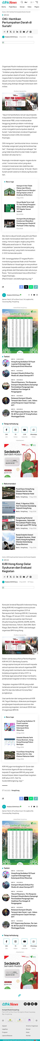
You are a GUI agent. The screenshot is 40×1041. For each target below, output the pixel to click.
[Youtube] (24, 432)
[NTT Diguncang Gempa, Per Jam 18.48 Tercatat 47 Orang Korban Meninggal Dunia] (6, 413)
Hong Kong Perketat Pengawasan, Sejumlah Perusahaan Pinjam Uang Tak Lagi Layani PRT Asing (26, 521)
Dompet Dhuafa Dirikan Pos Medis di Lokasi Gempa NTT (22, 374)
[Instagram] (37, 295)
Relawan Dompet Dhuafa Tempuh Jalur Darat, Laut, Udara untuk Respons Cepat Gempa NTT (24, 401)
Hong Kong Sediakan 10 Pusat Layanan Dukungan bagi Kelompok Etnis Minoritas (23, 364)
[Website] (29, 295)
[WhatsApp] (33, 432)
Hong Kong (20, 359)
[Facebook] (31, 295)
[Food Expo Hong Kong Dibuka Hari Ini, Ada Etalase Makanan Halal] (8, 493)
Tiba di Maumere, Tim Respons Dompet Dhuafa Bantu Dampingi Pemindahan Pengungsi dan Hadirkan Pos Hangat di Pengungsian (24, 387)
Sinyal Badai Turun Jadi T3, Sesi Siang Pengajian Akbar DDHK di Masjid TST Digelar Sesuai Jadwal (26, 206)
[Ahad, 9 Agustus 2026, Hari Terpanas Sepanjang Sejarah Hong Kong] (8, 507)
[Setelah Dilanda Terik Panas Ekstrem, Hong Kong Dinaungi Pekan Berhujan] (9, 742)
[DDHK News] (9, 2)
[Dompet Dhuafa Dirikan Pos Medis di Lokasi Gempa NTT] (6, 373)
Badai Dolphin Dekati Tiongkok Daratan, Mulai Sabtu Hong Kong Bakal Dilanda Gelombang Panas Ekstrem (26, 539)
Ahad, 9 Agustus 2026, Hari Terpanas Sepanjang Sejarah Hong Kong (26, 505)
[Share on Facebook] (7, 31)
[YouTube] (34, 295)
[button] (21, 2)
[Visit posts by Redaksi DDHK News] (3, 37)
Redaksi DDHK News (11, 37)
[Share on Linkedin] (17, 31)
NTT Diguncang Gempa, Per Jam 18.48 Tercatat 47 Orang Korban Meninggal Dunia (24, 414)
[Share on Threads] (20, 31)
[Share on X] (10, 31)
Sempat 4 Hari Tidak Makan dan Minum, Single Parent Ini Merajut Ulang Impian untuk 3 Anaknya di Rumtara (26, 190)
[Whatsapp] (35, 1003)
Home (4, 12)
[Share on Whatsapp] (13, 31)
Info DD (6, 15)
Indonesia (20, 370)
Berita (13, 359)
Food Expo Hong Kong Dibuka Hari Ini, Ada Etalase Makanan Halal (25, 491)
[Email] (23, 31)
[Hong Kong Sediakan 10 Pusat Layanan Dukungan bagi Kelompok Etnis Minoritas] (6, 363)
